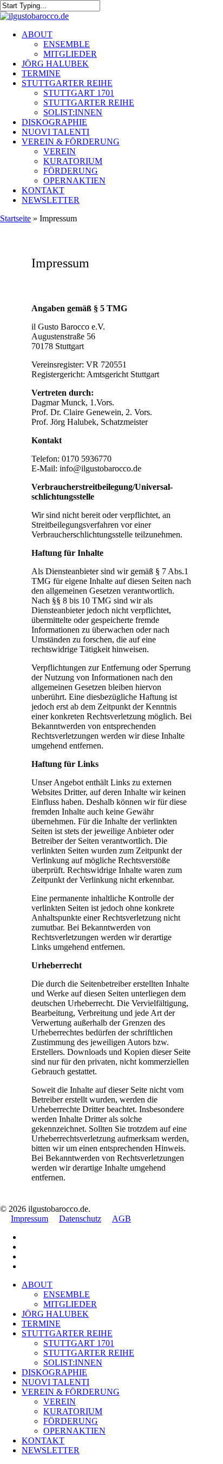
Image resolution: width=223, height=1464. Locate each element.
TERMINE (41, 1323)
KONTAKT (43, 1440)
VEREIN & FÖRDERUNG (71, 1391)
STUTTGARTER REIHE (67, 1333)
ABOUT (37, 1284)
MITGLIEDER (70, 1304)
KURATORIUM (72, 1411)
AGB (121, 1218)
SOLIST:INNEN (72, 1362)
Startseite (15, 218)
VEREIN (59, 1401)
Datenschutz (80, 1218)
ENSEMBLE (66, 1294)
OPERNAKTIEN (74, 1430)
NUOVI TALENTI (55, 1382)
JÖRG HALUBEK (55, 1313)
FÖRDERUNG (70, 1421)
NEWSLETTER (51, 1450)
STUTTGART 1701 (78, 1343)
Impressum (29, 1218)
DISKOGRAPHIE (54, 1372)
